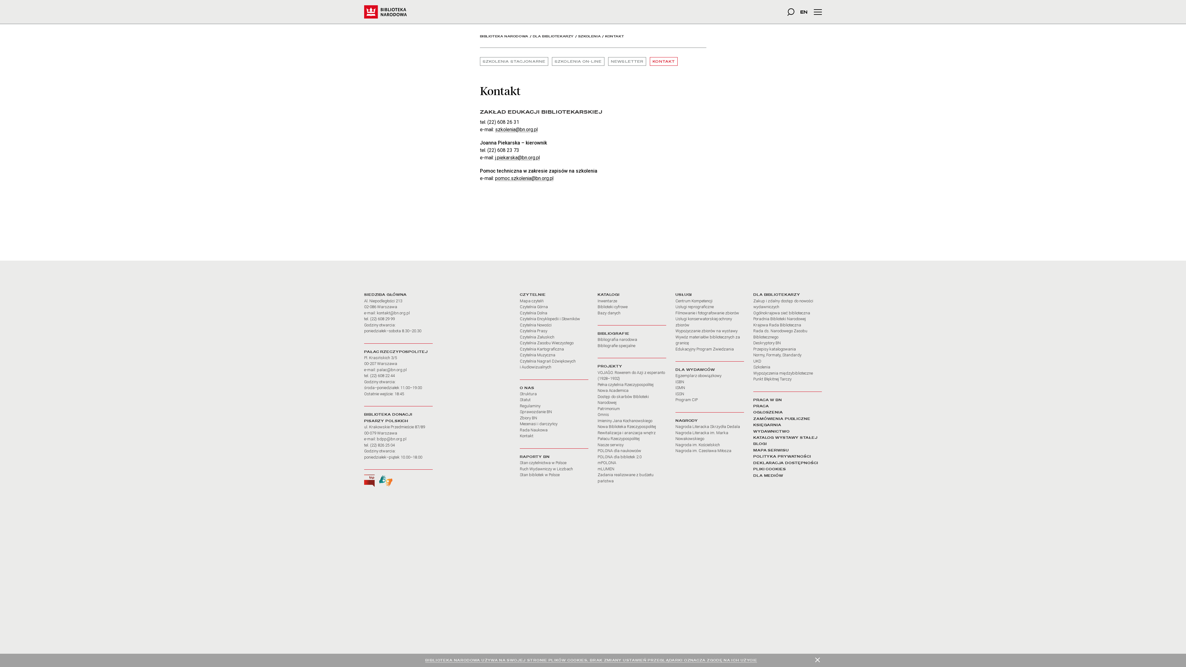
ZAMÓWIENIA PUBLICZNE (781, 418)
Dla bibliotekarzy (553, 36)
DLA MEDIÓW (768, 475)
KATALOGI (609, 294)
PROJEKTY (610, 366)
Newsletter (627, 61)
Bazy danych (609, 313)
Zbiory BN (528, 418)
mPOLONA (607, 462)
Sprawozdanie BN (536, 411)
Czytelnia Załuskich (537, 337)
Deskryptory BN (767, 343)
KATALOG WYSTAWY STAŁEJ (785, 437)
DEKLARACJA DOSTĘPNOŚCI (785, 462)
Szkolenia (589, 36)
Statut (525, 399)
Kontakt (664, 61)
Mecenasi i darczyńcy (538, 424)
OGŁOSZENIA (768, 412)
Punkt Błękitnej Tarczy (772, 379)
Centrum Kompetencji (694, 301)
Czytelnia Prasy (533, 331)
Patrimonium (609, 408)
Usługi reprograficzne (694, 306)
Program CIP (686, 399)
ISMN (680, 387)
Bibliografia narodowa (617, 339)
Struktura (528, 394)
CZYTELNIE (533, 294)
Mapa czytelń (532, 301)
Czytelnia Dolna (533, 313)
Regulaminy (530, 406)
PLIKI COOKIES (769, 469)
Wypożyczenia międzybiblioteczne (783, 373)
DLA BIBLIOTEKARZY (776, 294)
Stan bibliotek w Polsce (540, 474)
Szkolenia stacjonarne (514, 61)
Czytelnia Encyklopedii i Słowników (550, 319)
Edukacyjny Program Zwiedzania (704, 349)
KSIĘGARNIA (767, 424)
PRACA (761, 406)
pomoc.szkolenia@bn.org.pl (524, 178)
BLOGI (760, 443)
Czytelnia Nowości (536, 325)
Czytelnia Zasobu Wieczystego (547, 343)
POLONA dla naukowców (619, 450)
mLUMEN (606, 469)
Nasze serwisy (611, 445)
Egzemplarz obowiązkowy (698, 375)
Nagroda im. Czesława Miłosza (703, 450)
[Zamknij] (817, 660)
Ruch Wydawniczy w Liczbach (546, 469)
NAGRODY (686, 420)
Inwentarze (607, 301)
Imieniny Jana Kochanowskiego (625, 420)
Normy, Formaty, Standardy (777, 355)
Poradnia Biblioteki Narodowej (779, 319)
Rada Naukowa (534, 430)
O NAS (527, 387)
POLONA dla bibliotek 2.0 (619, 457)
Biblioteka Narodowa (504, 36)
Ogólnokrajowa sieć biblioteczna (781, 313)
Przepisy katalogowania (774, 349)
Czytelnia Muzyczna (537, 355)
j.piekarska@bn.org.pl (517, 158)
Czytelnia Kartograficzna (542, 349)
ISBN (679, 382)
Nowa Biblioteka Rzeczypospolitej (627, 426)
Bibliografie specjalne (616, 345)
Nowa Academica (613, 390)
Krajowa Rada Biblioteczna (777, 325)
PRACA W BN (767, 399)
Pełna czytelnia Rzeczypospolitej (626, 384)
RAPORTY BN (535, 456)
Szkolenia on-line (578, 61)
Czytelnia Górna (534, 306)
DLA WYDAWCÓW (695, 369)
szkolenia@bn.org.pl (516, 129)
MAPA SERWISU (771, 450)
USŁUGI (683, 294)
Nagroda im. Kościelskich (697, 445)
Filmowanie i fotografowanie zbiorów (707, 313)
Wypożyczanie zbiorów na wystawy (706, 331)
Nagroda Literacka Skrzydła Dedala (707, 426)
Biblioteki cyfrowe (613, 306)
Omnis (603, 414)
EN (803, 12)
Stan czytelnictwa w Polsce (543, 462)
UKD (757, 361)
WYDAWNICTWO (771, 431)
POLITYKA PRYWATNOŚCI (782, 456)
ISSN (679, 394)
